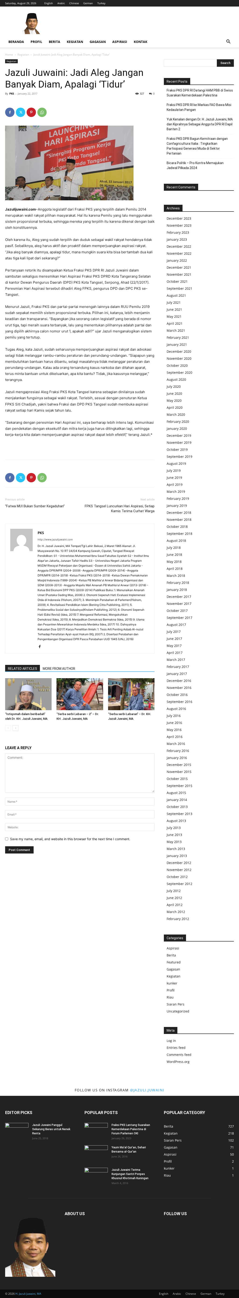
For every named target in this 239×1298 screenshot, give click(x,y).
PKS (11, 93)
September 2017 (179, 617)
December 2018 (179, 512)
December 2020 (179, 351)
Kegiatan (75, 41)
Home (9, 54)
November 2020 (179, 358)
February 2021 (178, 337)
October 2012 (177, 877)
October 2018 (177, 526)
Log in (171, 1040)
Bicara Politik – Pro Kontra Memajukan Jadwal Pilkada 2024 (195, 165)
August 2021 (176, 295)
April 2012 (175, 905)
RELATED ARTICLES (22, 668)
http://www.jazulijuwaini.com (55, 539)
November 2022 (179, 253)
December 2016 (179, 680)
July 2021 (174, 302)
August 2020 (176, 379)
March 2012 (176, 912)
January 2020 (177, 428)
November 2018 (179, 519)
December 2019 (179, 435)
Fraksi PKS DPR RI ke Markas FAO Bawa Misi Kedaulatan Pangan (199, 107)
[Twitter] (20, 112)
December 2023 (179, 218)
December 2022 (179, 246)
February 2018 (178, 582)
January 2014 (177, 799)
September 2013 (179, 813)
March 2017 (176, 659)
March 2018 (176, 575)
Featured (174, 962)
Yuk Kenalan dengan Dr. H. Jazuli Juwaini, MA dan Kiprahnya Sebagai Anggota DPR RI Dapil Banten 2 (200, 124)
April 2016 (175, 736)
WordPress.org (178, 1061)
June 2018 (174, 554)
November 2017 (179, 603)
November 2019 (179, 442)
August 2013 (176, 820)
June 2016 (174, 722)
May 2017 (174, 645)
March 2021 (176, 330)
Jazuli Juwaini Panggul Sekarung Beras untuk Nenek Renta (51, 1129)
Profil (36, 41)
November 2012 (179, 870)
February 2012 (178, 919)
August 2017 (176, 624)
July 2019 (174, 470)
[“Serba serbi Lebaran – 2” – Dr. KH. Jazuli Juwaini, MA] (79, 694)
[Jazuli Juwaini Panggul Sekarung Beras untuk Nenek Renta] (16, 1131)
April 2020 (175, 407)
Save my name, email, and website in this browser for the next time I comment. (70, 839)
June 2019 (174, 477)
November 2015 (179, 771)
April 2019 (175, 484)
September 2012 (179, 884)
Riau (170, 997)
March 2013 (176, 849)
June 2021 (174, 309)
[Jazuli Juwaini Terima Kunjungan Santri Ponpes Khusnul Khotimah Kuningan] (96, 1176)
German (88, 3)
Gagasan (98, 41)
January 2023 (177, 239)
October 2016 (177, 694)
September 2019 (179, 456)
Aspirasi (119, 41)
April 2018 (175, 568)
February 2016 (178, 750)
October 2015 (177, 778)
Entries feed (176, 1047)
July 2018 (174, 547)
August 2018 (176, 540)
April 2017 (175, 652)
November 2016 (179, 687)
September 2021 (179, 288)
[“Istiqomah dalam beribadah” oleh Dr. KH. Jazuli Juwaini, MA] (28, 694)
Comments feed (179, 1054)
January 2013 (177, 856)
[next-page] (15, 728)
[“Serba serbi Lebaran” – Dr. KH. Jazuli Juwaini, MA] (131, 694)
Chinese (74, 3)
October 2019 (177, 449)
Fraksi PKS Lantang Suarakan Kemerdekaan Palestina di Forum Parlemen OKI (131, 1129)
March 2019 (176, 491)
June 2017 (174, 638)
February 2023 (178, 232)
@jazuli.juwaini (147, 1090)
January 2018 (177, 589)
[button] (228, 42)
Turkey (101, 3)
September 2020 (179, 372)
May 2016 (174, 729)
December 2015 (179, 764)
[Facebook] (9, 112)
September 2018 (179, 533)
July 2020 (174, 386)
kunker (172, 983)
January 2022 (177, 260)
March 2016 (176, 743)
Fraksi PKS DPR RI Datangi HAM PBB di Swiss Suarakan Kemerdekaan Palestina (200, 92)
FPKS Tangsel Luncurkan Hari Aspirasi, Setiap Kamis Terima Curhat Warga (120, 508)
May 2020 (174, 400)
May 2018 (174, 561)
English (48, 3)
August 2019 (176, 463)
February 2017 (178, 666)
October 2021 (177, 281)
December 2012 (179, 863)
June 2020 (174, 393)
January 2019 (177, 505)
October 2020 (177, 365)
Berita (54, 41)
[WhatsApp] (42, 112)
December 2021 (179, 267)
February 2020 (178, 421)
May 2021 (174, 316)
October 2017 (177, 610)
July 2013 (174, 827)
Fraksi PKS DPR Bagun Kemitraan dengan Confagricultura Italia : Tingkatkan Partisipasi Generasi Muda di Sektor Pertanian (197, 146)
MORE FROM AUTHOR (59, 668)
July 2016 (174, 715)
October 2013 (177, 806)
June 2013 (174, 834)
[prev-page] (8, 728)
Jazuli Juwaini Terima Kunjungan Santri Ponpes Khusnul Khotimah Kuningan (130, 1174)
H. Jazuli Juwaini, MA (28, 1294)
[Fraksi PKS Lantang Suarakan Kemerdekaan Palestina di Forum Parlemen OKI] (96, 1131)
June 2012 (174, 898)
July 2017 (174, 631)
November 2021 (179, 274)
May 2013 (174, 841)
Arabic (61, 3)
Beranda (16, 41)
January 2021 (177, 344)
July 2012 (174, 891)
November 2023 (179, 225)
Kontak (140, 41)
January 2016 (177, 757)
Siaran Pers (175, 1004)
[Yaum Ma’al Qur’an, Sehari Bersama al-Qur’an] (96, 1153)
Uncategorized (178, 1011)
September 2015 (179, 785)
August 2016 (176, 708)
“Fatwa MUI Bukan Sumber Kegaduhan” (35, 506)
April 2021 (175, 323)
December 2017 (179, 596)
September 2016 (179, 701)
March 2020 (176, 414)
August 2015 (176, 792)
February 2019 (178, 498)
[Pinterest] (31, 112)
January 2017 (177, 673)
